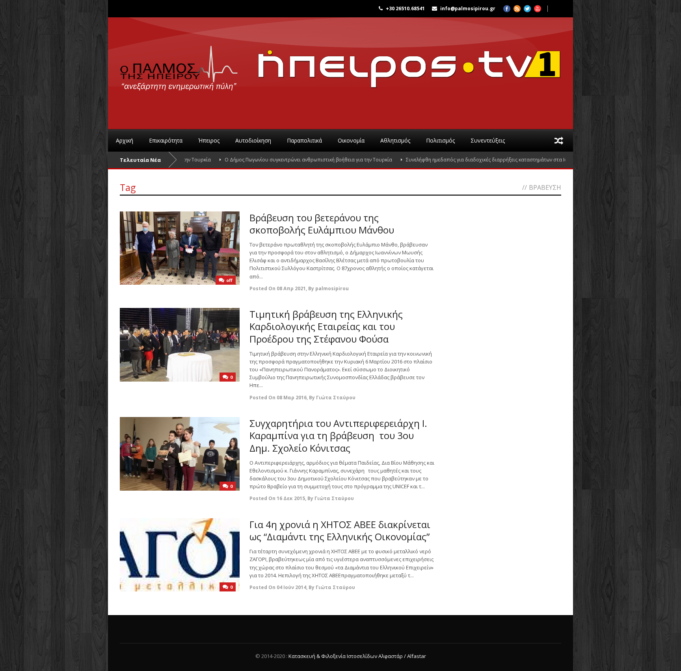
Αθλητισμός (395, 140)
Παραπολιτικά (304, 140)
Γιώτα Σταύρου (335, 397)
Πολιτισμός (440, 140)
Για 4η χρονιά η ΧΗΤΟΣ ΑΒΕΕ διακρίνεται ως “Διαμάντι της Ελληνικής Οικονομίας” (339, 530)
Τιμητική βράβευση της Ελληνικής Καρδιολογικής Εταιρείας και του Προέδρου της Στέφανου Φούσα (326, 326)
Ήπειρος (209, 140)
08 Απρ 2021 (291, 288)
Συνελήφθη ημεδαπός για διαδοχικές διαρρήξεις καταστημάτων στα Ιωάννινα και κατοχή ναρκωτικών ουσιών (506, 159)
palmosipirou (332, 288)
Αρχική (124, 140)
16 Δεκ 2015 (291, 498)
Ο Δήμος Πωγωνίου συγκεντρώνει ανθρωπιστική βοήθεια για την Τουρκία (284, 159)
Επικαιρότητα (165, 140)
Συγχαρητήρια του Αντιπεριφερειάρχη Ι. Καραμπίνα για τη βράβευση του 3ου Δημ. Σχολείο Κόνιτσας (338, 435)
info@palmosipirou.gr (467, 8)
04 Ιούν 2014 (291, 587)
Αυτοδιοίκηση (253, 140)
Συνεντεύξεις (488, 140)
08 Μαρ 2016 (292, 397)
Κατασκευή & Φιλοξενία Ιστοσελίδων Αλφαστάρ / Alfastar (357, 656)
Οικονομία (351, 140)
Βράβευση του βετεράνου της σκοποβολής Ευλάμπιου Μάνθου (321, 223)
